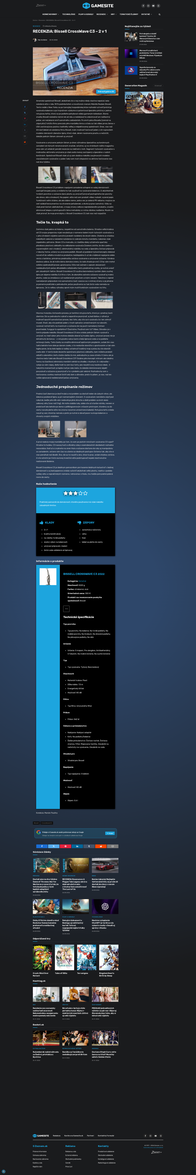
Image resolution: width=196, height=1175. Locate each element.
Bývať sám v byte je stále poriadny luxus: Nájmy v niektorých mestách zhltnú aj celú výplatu (75, 1012)
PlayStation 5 (39, 917)
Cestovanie (96, 1004)
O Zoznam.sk (40, 1146)
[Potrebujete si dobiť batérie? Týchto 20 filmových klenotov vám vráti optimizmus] (131, 36)
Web (66, 609)
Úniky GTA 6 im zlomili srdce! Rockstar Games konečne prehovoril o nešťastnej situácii (46, 924)
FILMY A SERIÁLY (85, 14)
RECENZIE (101, 14)
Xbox (94, 876)
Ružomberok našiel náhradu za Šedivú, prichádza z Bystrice (46, 1054)
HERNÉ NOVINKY (49, 14)
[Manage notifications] (3, 1171)
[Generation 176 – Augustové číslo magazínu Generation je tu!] (144, 102)
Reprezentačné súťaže (72, 1048)
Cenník (67, 1163)
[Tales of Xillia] (64, 957)
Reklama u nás (70, 1152)
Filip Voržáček (42, 40)
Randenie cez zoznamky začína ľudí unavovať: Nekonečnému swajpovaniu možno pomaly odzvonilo (45, 1012)
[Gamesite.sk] (98, 5)
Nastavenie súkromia (40, 1159)
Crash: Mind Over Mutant (41, 974)
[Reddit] (25, 142)
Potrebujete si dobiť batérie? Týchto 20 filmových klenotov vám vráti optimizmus (149, 37)
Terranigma (82, 973)
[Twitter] (25, 112)
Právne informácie (40, 1152)
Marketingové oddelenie (107, 1163)
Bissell (36, 823)
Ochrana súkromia (39, 1155)
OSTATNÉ (145, 14)
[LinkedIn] (25, 124)
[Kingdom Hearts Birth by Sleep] (108, 957)
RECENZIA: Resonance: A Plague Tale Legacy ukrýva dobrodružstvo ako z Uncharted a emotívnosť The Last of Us (74, 884)
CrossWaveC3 (47, 823)
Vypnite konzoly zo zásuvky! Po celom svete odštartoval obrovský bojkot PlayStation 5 (149, 71)
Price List (68, 1167)
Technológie (97, 917)
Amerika (95, 1048)
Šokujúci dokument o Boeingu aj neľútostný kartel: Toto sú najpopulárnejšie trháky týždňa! (73, 925)
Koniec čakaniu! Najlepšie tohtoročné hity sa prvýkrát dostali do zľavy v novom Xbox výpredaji (105, 883)
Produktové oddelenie (106, 1152)
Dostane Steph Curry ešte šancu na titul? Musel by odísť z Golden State (104, 1054)
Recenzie (42, 20)
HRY (113, 14)
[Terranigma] (86, 957)
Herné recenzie (68, 876)
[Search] (159, 14)
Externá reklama (71, 1155)
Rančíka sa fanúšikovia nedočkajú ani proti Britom (74, 1053)
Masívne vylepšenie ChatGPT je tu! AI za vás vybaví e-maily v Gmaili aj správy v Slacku (103, 924)
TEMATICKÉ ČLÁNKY (129, 14)
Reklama (70, 1146)
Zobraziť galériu (106, 92)
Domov (35, 20)
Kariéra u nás (37, 1163)
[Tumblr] (25, 130)
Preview (36, 876)
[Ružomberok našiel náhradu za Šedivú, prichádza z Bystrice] (46, 1038)
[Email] (25, 136)
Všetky (65, 1004)
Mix (34, 1004)
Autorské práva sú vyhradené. (153, 1147)
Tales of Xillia (61, 973)
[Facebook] (25, 107)
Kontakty (103, 1146)
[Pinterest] (25, 118)
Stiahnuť (158, 86)
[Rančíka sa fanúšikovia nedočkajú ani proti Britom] (75, 1038)
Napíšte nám (37, 1167)
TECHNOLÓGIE (68, 14)
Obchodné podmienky (73, 1159)
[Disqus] (75, 1093)
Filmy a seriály (68, 917)
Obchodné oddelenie (105, 1155)
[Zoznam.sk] (157, 1153)
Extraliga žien (39, 1048)
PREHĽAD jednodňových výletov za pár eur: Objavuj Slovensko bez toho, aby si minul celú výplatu (104, 1012)
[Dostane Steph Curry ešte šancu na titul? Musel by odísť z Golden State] (105, 1038)
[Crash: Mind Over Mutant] (42, 957)
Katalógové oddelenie (106, 1159)
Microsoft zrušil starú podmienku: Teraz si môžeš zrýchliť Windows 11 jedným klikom (150, 54)
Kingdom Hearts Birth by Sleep (106, 974)
